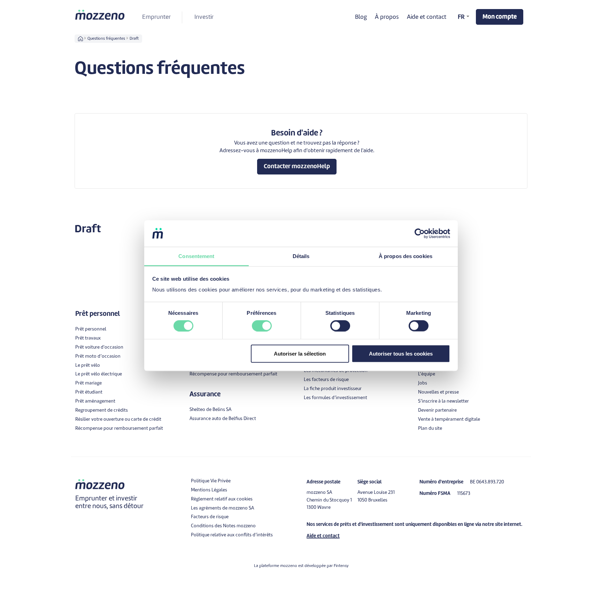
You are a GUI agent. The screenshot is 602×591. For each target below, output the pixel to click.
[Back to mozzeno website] (100, 14)
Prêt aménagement (95, 401)
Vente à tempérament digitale (449, 419)
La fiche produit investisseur (333, 389)
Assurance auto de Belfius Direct (223, 419)
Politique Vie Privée (211, 481)
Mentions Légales (209, 490)
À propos (387, 17)
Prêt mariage (88, 383)
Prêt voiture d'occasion (99, 347)
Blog (361, 17)
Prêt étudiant (88, 392)
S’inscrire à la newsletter (443, 401)
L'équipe (426, 374)
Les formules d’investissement (335, 398)
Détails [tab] (301, 256)
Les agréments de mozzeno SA (222, 508)
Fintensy (341, 566)
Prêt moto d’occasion (98, 356)
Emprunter (156, 17)
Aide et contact (426, 17)
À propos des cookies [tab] (405, 256)
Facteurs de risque (210, 517)
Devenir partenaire (437, 410)
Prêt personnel (90, 329)
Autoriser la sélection (300, 354)
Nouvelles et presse (438, 392)
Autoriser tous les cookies (401, 354)
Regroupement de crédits (101, 410)
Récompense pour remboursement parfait (119, 428)
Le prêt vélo (87, 365)
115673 (463, 493)
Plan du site (430, 428)
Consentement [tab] (196, 256)
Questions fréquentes (106, 39)
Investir (204, 17)
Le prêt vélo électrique (98, 374)
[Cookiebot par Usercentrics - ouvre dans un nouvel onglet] (419, 233)
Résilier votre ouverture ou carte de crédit (118, 419)
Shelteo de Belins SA (210, 409)
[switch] (262, 325)
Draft (134, 39)
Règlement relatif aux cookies (222, 499)
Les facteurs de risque (326, 380)
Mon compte (500, 17)
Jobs (422, 383)
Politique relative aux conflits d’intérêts (232, 535)
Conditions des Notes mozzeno (223, 526)
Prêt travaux (88, 338)
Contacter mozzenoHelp (297, 167)
